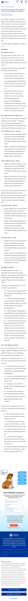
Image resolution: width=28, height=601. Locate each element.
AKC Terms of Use (13, 517)
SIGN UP (14, 525)
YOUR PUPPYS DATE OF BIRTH (9, 508)
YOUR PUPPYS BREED (8, 504)
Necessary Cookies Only (14, 594)
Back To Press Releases (8, 6)
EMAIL (6, 499)
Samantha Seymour (7, 14)
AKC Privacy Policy (23, 529)
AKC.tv (3, 46)
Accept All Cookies (14, 589)
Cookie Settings (14, 598)
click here (18, 527)
